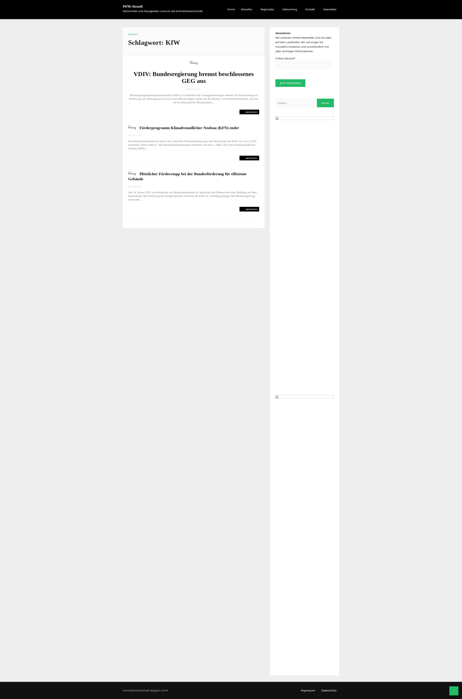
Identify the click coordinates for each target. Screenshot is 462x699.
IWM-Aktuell (133, 6)
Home (231, 9)
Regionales (267, 9)
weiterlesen (251, 112)
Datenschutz (329, 690)
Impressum (308, 690)
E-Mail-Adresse (285, 58)
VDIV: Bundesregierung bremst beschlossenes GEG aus (194, 77)
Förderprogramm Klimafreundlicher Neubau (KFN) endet (189, 128)
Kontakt (310, 9)
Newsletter (330, 9)
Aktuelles (246, 9)
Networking (289, 9)
